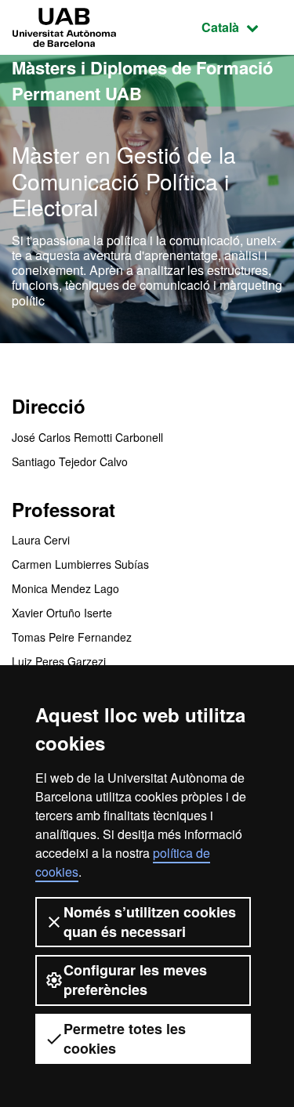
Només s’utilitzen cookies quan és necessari (150, 922)
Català (241, 26)
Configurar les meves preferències (135, 980)
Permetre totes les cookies (125, 1038)
